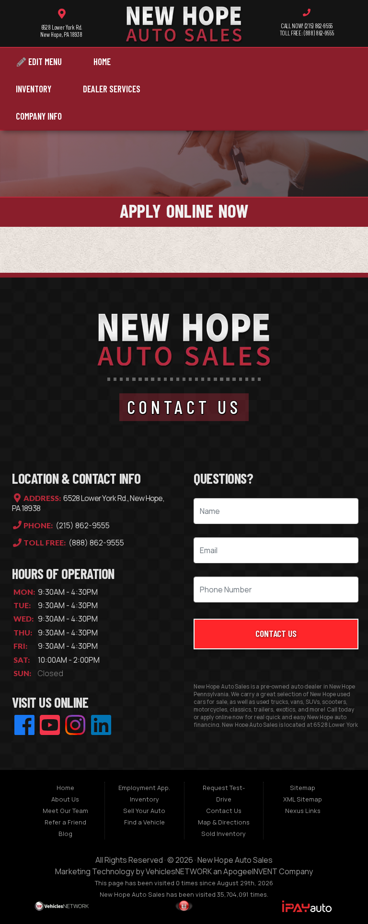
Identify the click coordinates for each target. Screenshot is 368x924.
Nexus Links (303, 810)
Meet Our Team (65, 810)
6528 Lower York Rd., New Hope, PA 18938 (88, 503)
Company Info (39, 116)
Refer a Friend (65, 822)
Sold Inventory (223, 833)
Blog (65, 833)
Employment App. (144, 787)
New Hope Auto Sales (235, 860)
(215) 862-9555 (82, 525)
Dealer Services (111, 88)
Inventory (33, 88)
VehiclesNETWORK (179, 871)
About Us (65, 799)
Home (102, 61)
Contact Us (276, 633)
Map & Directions (224, 822)
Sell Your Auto (144, 810)
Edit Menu (44, 61)
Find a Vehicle (144, 822)
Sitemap (302, 787)
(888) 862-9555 (95, 543)
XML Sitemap (302, 799)
